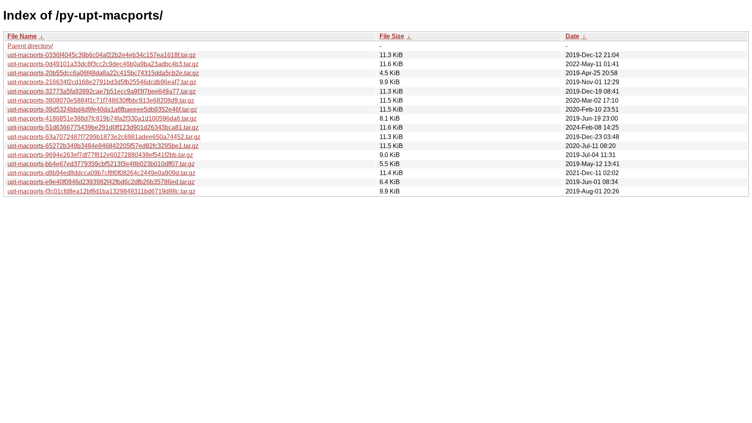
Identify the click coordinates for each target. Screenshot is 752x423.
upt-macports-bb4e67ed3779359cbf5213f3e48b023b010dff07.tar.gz (101, 164)
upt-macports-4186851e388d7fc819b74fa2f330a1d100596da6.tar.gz (102, 118)
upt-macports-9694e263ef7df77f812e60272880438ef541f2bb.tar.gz (100, 155)
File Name (22, 36)
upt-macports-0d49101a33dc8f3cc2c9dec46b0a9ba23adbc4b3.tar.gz (103, 64)
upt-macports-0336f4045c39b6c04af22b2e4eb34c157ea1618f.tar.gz (101, 55)
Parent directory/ (30, 46)
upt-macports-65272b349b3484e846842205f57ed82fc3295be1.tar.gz (103, 146)
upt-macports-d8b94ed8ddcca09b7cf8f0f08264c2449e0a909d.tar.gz (101, 173)
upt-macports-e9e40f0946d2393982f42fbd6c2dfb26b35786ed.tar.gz (101, 182)
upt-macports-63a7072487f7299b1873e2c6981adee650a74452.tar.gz (104, 137)
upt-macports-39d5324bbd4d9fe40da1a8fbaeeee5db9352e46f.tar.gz (102, 109)
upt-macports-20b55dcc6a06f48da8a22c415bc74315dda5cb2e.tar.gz (103, 73)
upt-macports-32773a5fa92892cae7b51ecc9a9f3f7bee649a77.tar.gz (101, 91)
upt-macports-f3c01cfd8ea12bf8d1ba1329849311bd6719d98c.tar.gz (101, 191)
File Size (392, 36)
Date (572, 36)
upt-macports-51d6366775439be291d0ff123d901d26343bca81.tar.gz (103, 127)
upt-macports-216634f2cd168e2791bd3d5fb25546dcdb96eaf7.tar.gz (101, 82)
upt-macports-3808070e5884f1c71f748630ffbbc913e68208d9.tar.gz (100, 100)
